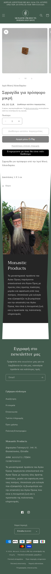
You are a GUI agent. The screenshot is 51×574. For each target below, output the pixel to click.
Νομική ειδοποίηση (36, 564)
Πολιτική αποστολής (18, 564)
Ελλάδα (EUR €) (24, 531)
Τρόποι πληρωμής (14, 418)
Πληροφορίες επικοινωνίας (26, 568)
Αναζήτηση (11, 399)
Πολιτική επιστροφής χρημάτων (30, 555)
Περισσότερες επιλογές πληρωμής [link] (26, 146)
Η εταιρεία (10, 405)
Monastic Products (20, 551)
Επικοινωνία (11, 412)
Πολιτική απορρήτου (15, 559)
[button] (3, 15)
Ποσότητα (6, 115)
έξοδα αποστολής (32, 108)
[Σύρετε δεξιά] (32, 78)
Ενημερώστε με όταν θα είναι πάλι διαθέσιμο (25, 152)
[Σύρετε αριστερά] (19, 78)
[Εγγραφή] (42, 377)
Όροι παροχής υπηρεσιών (36, 559)
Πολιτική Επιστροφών (16, 431)
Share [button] (8, 186)
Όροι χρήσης (12, 425)
